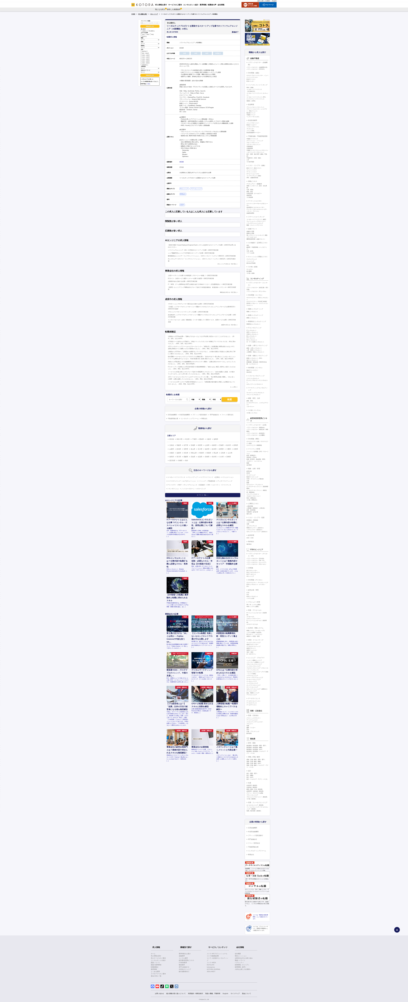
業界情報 (154, 969)
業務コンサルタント (252, 318)
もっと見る (233, 387)
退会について (246, 993)
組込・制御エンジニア (252, 693)
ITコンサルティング (254, 328)
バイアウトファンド (206, 477)
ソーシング (202, 481)
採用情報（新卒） (241, 967)
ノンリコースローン (188, 489)
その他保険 (249, 197)
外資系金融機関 (184, 415)
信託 (247, 245)
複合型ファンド (250, 113)
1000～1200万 (146, 55)
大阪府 (208, 439)
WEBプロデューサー (252, 644)
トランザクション (173, 489)
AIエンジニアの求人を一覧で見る (227, 264)
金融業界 (182, 956)
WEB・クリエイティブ (255, 640)
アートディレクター (252, 720)
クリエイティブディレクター (254, 722)
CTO (247, 592)
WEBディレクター (251, 650)
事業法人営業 (250, 233)
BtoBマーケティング (252, 477)
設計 (249, 771)
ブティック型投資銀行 (199, 415)
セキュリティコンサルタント (254, 384)
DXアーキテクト (251, 574)
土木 (247, 160)
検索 (229, 399)
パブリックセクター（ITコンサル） (256, 291)
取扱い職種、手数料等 (212, 993)
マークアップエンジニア (253, 642)
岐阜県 (214, 449)
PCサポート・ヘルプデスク (254, 634)
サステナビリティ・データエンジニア (257, 582)
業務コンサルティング (255, 315)
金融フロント (252, 229)
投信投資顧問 (252, 120)
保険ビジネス (252, 181)
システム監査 (250, 522)
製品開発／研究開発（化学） (254, 749)
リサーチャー (250, 406)
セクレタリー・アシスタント (254, 484)
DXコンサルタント (251, 340)
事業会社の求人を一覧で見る (228, 292)
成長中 (182, 205)
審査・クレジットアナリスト (254, 225)
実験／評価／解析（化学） (254, 763)
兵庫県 (235, 449)
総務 (247, 482)
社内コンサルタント (252, 596)
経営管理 (251, 535)
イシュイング (250, 261)
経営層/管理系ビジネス (186, 960)
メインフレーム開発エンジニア (255, 662)
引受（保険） (250, 189)
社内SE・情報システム (255, 628)
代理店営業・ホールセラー (254, 193)
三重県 (228, 449)
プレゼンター (250, 128)
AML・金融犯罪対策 (252, 177)
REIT (180, 485)
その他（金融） (253, 267)
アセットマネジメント (252, 142)
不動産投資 (211, 481)
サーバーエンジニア (252, 687)
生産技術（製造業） (252, 787)
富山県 (193, 449)
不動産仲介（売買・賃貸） (254, 158)
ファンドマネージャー (252, 123)
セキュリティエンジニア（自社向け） (257, 531)
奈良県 (186, 453)
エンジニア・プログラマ (256, 658)
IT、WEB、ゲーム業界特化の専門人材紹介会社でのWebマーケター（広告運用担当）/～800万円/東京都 (200, 284)
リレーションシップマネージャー (256, 221)
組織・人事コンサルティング (257, 345)
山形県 (207, 445)
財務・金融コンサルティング (257, 355)
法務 (247, 524)
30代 (148, 34)
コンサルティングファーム (190, 418)
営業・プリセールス (254, 610)
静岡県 (221, 449)
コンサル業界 (183, 958)
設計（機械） (250, 775)
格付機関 (249, 271)
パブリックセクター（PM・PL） (255, 560)
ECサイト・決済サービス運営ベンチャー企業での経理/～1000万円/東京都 (191, 278)
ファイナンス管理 (254, 449)
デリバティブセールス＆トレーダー (256, 209)
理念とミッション (241, 956)
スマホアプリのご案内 (158, 974)
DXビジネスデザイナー (253, 572)
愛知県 (201, 439)
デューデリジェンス (190, 485)
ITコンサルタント (251, 330)
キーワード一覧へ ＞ (203, 495)
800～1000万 (145, 53)
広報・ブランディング (252, 731)
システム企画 (250, 598)
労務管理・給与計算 (252, 512)
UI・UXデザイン (251, 654)
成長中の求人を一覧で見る (229, 325)
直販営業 (249, 195)
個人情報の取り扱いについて (176, 993)
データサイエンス (254, 698)
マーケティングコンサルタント (255, 392)
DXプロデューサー (251, 570)
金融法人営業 (250, 231)
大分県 (221, 457)
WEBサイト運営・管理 (253, 636)
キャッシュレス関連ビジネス (257, 256)
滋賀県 (178, 453)
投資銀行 (202, 485)
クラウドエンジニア (252, 675)
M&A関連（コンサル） (255, 367)
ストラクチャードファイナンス (255, 99)
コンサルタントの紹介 (158, 960)
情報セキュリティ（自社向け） (255, 528)
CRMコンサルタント (252, 334)
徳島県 (171, 457)
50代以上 (144, 36)
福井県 (207, 449)
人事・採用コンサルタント (254, 350)
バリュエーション (228, 477)
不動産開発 (249, 148)
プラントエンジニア (252, 795)
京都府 (171, 453)
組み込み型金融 (250, 263)
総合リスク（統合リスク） (254, 168)
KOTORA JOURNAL (213, 969)
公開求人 (144, 31)
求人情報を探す (142, 14)
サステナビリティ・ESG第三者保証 (256, 301)
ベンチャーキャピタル (252, 116)
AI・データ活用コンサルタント (255, 342)
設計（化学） (250, 777)
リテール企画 (250, 253)
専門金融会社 (214, 415)
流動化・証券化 (250, 101)
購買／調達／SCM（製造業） (254, 789)
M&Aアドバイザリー (252, 370)
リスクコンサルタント (252, 378)
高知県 (193, 457)
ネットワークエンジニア (253, 685)
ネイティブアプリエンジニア (254, 677)
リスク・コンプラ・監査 (256, 517)
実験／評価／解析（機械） (254, 761)
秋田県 (200, 445)
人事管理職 (249, 506)
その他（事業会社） (252, 500)
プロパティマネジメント (253, 144)
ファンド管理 (250, 130)
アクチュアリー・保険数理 (254, 184)
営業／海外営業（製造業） (254, 811)
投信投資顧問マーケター (253, 132)
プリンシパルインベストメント (255, 107)
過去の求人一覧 (156, 976)
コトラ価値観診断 (213, 956)
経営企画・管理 (253, 590)
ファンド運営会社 (227, 415)
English (274, 1)
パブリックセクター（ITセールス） (256, 564)
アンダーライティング (224, 481)
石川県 (200, 449)
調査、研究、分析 (254, 398)
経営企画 (249, 471)
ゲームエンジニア (251, 691)
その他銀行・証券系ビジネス (257, 243)
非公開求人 (152, 31)
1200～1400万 (146, 57)
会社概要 (238, 953)
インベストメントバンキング (257, 85)
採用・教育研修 (250, 510)
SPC (208, 485)
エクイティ (216, 485)
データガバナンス (251, 703)
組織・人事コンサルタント (254, 348)
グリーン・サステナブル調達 (254, 793)
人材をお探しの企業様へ (264, 1)
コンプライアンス (251, 526)
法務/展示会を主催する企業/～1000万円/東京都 (182, 281)
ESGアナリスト (251, 79)
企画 (247, 481)
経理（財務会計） (251, 455)
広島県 (223, 453)
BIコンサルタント (251, 336)
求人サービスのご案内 (158, 958)
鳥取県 (201, 453)
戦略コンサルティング (255, 309)
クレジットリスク (251, 170)
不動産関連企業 (173, 418)
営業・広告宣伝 (253, 715)
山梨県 (171, 449)
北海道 (171, 445)
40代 (152, 34)
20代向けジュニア (185, 969)
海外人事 (249, 514)
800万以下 (145, 51)
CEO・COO (249, 538)
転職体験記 (154, 967)
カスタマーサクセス (252, 624)
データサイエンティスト (253, 701)
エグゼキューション (189, 481)
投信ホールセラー (251, 125)
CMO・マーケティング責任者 (255, 479)
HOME (133, 14)
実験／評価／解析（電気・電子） (256, 759)
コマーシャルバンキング (256, 217)
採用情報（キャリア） (242, 965)
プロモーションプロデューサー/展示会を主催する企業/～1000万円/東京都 (191, 304)
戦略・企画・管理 (254, 468)
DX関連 (250, 568)
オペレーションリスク (252, 174)
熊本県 (214, 457)
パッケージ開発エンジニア (254, 660)
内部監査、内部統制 (252, 520)
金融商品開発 (250, 213)
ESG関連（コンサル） (255, 295)
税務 (247, 463)
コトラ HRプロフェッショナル (217, 953)
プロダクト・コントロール (254, 461)
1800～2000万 (146, 63)
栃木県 (228, 445)
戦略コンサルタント (252, 311)
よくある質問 (155, 971)
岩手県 (186, 445)
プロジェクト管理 (254, 602)
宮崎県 (228, 457)
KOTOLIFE (210, 965)
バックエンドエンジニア (253, 666)
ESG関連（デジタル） (255, 580)
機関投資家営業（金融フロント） (256, 239)
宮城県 (193, 445)
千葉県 (194, 439)
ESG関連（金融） (254, 73)
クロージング (201, 489)
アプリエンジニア (196, 188)
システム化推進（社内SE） (254, 632)
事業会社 (183, 194)
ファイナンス (226, 485)
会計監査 (249, 465)
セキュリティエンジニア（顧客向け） (257, 689)
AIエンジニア (154, 14)
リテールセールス (251, 237)
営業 (247, 725)
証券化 (217, 477)
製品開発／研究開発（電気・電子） (256, 745)
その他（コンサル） (254, 410)
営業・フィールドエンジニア (257, 802)
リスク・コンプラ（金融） (257, 165)
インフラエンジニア (252, 683)
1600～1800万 (146, 61)
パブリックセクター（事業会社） (256, 427)
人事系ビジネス (253, 503)
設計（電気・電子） (252, 773)
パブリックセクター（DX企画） (255, 558)
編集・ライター (250, 727)
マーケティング (250, 475)
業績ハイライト (240, 960)
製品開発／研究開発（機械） (254, 747)
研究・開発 (252, 743)
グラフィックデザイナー (253, 718)
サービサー (249, 269)
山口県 (230, 453)
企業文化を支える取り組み (244, 958)
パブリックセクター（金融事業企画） (257, 67)
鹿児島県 (172, 460)
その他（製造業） (251, 799)
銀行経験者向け (184, 971)
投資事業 (251, 104)
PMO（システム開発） (253, 606)
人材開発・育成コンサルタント (255, 352)
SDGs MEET (211, 971)
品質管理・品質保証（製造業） (255, 791)
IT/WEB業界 (183, 962)
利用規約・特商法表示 (195, 993)
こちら (148, 83)
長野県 (186, 449)
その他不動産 (250, 162)
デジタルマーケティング (253, 646)
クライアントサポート (252, 494)
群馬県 (235, 445)
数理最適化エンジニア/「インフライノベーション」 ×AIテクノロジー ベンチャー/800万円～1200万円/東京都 (202, 256)
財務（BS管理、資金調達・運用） (256, 459)
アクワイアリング (251, 259)
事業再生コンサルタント (253, 324)
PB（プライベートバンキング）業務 (256, 235)
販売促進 (249, 733)
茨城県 (221, 445)
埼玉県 (187, 439)
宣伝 (247, 729)
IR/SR (248, 473)
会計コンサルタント (252, 360)
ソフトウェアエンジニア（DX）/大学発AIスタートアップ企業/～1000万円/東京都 (193, 250)
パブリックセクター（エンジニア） (256, 562)
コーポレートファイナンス (176, 477)
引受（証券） (250, 251)
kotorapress (211, 967)
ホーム (153, 953)
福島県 (214, 445)
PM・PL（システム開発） (253, 604)
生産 (249, 783)
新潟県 (178, 449)
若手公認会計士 (184, 967)
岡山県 (216, 453)
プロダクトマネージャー (253, 496)
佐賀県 (200, 457)
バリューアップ (192, 477)
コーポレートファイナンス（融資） (256, 219)
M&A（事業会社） (251, 498)
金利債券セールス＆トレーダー (255, 207)
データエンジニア (251, 681)
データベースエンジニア (253, 679)
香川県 (178, 457)
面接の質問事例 (156, 965)
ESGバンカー (250, 81)
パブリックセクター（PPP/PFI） (255, 69)
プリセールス (250, 616)
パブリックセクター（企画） (257, 425)
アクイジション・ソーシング (254, 140)
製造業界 (182, 965)
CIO (247, 594)
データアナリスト (251, 705)
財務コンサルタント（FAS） (254, 358)
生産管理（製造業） (252, 785)
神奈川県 (179, 439)
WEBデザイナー (251, 648)
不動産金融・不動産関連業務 (257, 136)
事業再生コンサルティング (257, 321)
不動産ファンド (250, 115)
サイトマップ (235, 993)
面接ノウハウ (155, 962)
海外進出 (251, 541)
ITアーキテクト (250, 338)
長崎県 (207, 457)
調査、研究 (249, 401)
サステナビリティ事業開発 (254, 445)
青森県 (178, 445)
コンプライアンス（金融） (254, 175)
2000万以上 (145, 64)
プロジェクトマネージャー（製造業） (257, 797)
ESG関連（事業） (254, 439)
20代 (143, 34)
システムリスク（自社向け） (254, 529)
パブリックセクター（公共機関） (256, 435)
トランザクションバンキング (254, 223)
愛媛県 (186, 457)
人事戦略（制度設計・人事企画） (256, 508)
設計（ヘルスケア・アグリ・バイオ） (257, 779)
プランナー (249, 724)
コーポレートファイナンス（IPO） (256, 97)
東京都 (181, 162)
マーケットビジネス (254, 201)
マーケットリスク (251, 172)
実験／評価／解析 (254, 757)
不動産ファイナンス (252, 139)
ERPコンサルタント (252, 332)
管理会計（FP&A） (251, 457)
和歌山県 (194, 453)
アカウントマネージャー (253, 618)
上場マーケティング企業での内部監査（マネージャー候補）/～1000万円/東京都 (192, 275)
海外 (186, 460)
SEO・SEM (249, 652)
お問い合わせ (159, 993)
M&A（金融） (250, 87)
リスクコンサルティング (256, 376)
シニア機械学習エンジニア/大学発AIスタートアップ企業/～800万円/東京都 (191, 253)
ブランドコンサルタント (253, 394)
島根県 (208, 453)
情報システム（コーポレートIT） (255, 630)
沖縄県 (180, 460)
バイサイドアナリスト (252, 127)
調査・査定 (249, 191)
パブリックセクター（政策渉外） (256, 433)
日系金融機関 (172, 415)
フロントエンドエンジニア (254, 664)
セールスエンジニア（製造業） (255, 805)
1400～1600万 (146, 59)
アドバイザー (171, 485)
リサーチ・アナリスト (252, 211)
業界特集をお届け (185, 953)
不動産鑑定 (249, 146)
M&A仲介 (249, 372)
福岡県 (216, 439)
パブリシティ (239, 962)
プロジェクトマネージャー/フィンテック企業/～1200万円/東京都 (188, 312)
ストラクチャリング (174, 481)
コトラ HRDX (211, 962)
